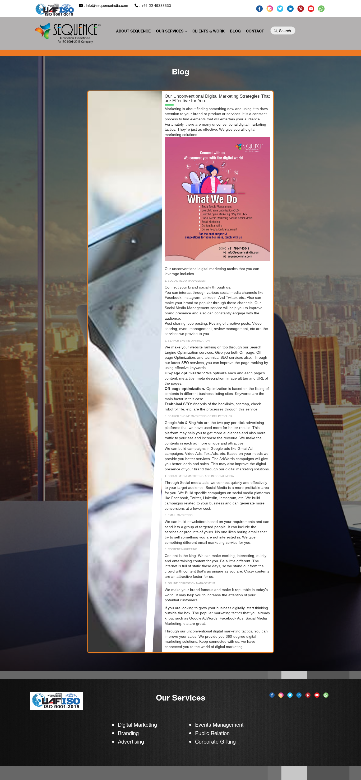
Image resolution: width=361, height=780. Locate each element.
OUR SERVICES (170, 31)
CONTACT (255, 31)
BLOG (235, 31)
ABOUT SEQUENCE (133, 31)
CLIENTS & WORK (208, 31)
